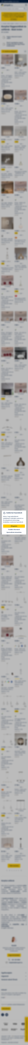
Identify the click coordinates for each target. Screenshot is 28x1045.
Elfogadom (14, 526)
